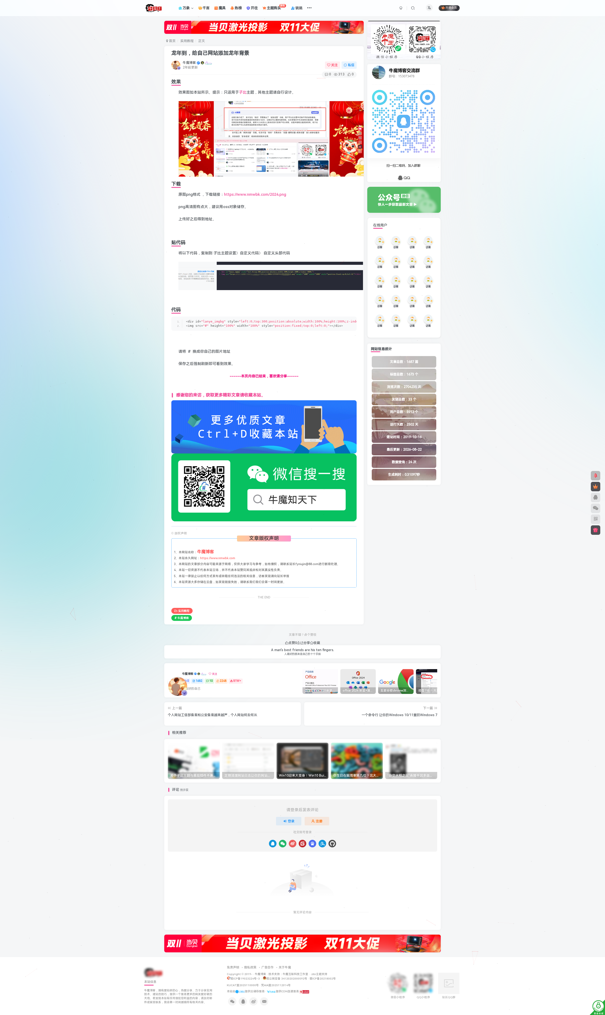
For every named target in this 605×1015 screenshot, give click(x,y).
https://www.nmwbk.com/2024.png (255, 194)
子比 (242, 92)
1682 (199, 681)
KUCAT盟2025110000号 (243, 985)
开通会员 (451, 8)
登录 (291, 821)
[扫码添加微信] (595, 508)
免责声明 (233, 967)
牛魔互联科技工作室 (295, 974)
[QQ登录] (273, 843)
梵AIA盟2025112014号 (276, 985)
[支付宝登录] (322, 843)
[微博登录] (292, 843)
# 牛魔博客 (181, 618)
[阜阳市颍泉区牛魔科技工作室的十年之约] (304, 991)
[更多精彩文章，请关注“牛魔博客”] (264, 426)
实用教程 (187, 41)
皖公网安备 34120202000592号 (286, 978)
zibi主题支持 (319, 974)
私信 (351, 65)
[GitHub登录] (332, 843)
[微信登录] (282, 843)
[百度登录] (312, 843)
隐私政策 (250, 967)
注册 (319, 821)
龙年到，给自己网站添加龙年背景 (210, 53)
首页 (172, 41)
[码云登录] (302, 843)
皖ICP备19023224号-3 (245, 978)
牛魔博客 (189, 63)
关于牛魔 (285, 967)
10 (211, 681)
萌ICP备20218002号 (323, 978)
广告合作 (267, 967)
